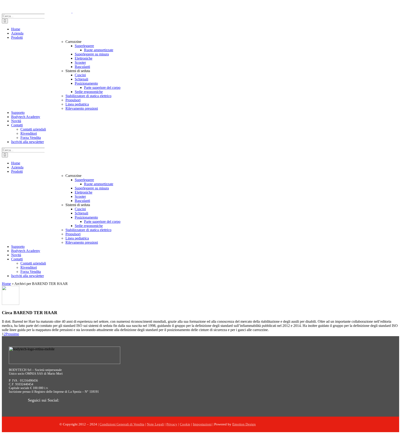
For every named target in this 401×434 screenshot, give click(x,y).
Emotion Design (244, 424)
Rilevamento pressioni (81, 108)
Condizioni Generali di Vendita (122, 424)
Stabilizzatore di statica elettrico (88, 96)
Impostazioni (202, 424)
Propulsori (73, 100)
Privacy (171, 424)
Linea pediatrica (77, 104)
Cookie (185, 424)
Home (6, 284)
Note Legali (155, 424)
